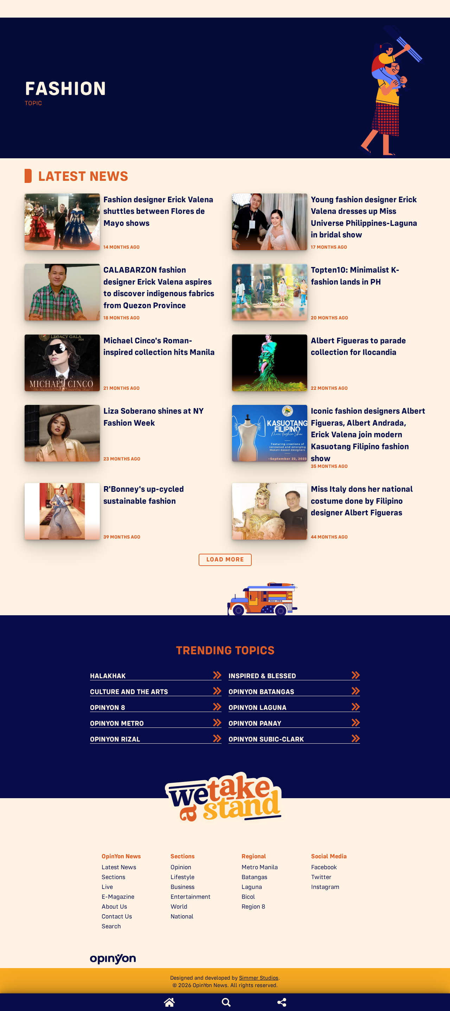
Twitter (321, 876)
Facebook (324, 867)
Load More (225, 559)
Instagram (325, 886)
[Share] (282, 1002)
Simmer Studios (258, 977)
